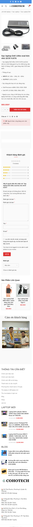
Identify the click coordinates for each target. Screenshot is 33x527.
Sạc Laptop (15, 11)
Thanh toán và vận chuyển (9, 383)
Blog (2, 396)
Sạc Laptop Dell (25, 11)
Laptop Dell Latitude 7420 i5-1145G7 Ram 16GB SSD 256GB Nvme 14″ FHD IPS (19, 413)
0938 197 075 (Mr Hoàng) (9, 493)
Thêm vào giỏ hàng (20, 109)
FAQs (3, 400)
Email (5, 231)
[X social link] (13, 1)
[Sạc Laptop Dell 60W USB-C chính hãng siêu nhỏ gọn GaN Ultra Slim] (8, 290)
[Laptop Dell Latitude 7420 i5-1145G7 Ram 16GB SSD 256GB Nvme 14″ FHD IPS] (4, 415)
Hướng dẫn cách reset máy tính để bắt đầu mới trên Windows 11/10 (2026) (18, 462)
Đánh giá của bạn (9, 199)
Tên (4, 223)
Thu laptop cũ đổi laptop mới (9, 390)
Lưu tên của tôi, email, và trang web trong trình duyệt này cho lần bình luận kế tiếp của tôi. (15, 241)
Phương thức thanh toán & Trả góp (11, 386)
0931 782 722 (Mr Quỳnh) (9, 504)
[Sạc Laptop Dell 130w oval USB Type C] (23, 290)
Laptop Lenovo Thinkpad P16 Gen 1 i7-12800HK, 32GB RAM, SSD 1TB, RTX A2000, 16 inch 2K (19, 424)
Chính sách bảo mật (7, 373)
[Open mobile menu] (2, 6)
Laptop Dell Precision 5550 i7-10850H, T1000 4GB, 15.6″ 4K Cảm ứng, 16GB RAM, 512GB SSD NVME (18, 437)
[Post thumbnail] (4, 453)
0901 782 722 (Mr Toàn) (8, 502)
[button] (11, 287)
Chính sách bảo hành (7, 377)
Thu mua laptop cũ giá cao (9, 393)
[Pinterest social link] (15, 1)
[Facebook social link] (10, 1)
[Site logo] (17, 6)
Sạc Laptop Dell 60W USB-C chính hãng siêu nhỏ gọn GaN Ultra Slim (8, 302)
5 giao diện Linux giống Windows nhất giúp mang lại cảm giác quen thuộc (19, 453)
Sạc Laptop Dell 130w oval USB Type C (23, 300)
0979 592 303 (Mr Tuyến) (9, 519)
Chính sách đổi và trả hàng (9, 380)
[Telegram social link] (21, 1)
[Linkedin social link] (18, 1)
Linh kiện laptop (5, 11)
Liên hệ (3, 403)
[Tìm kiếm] (6, 6)
